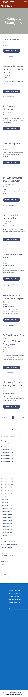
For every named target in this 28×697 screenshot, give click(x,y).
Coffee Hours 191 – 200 (7, 484)
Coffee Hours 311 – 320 (7, 449)
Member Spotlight (5, 577)
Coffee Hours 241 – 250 (7, 470)
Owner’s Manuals (5, 568)
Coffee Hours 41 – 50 (6, 529)
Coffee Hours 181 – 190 (6, 487)
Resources (3, 538)
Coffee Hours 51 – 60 (6, 526)
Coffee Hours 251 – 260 (7, 467)
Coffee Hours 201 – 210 (7, 482)
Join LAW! (3, 550)
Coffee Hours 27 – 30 (6, 535)
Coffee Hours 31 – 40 (6, 532)
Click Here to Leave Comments (8, 555)
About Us (3, 574)
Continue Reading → (11, 51)
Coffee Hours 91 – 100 (6, 514)
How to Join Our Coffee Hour (8, 541)
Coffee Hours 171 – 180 (6, 490)
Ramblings (3, 441)
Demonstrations (11, 284)
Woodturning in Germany (7, 547)
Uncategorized (10, 56)
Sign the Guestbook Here (7, 553)
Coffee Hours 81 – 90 (6, 517)
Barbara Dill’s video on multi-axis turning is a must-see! (13, 69)
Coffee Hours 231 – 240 (7, 473)
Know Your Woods (11, 39)
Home (2, 433)
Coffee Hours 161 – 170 (6, 493)
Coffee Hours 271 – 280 (7, 461)
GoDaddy (21, 694)
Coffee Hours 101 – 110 (6, 511)
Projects (17, 284)
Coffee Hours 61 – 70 (6, 523)
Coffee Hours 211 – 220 (7, 479)
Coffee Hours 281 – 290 (7, 458)
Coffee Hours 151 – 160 (6, 496)
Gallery (3, 564)
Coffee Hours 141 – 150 (6, 499)
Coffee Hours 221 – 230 (7, 476)
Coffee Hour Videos (6, 447)
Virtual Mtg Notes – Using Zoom (9, 544)
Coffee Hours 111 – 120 (6, 508)
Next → (24, 417)
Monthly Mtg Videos (6, 444)
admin (6, 45)
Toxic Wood (4, 571)
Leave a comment (9, 225)
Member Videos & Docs (7, 559)
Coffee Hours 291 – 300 (7, 455)
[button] (26, 2)
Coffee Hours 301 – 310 (7, 452)
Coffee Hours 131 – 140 (6, 502)
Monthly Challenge (5, 561)
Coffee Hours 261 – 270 (7, 464)
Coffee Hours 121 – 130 (6, 505)
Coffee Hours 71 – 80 (6, 520)
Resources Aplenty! (12, 143)
